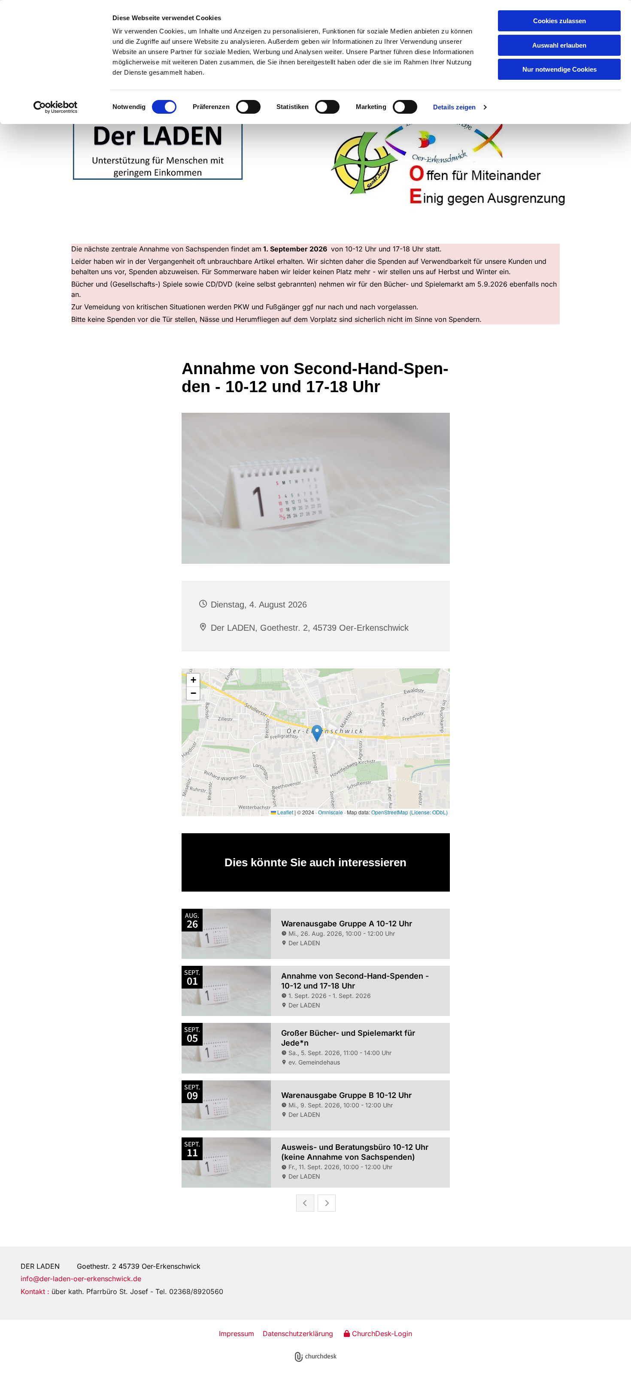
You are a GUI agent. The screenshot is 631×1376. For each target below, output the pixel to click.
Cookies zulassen (559, 20)
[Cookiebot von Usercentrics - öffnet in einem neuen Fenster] (55, 107)
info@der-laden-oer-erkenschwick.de (81, 1278)
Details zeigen (454, 107)
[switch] (248, 107)
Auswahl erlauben (559, 45)
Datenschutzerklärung (298, 1333)
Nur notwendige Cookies (559, 69)
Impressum (236, 1333)
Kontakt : (122, 1291)
